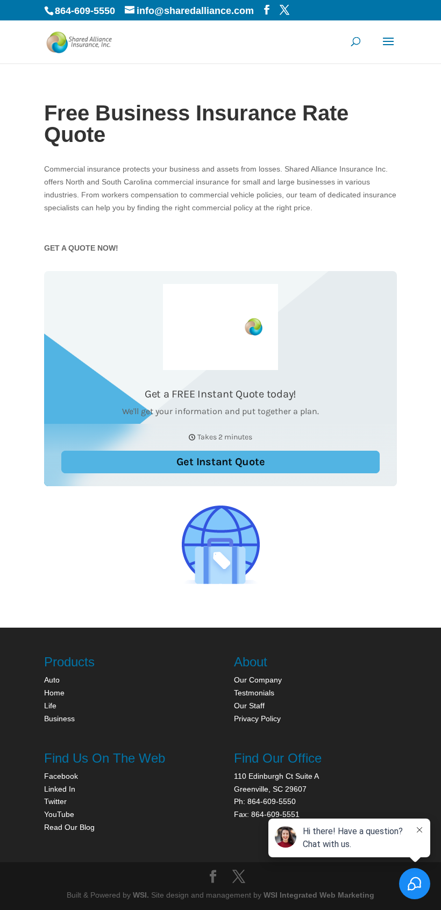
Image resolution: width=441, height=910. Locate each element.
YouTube (59, 814)
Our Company (258, 680)
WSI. (141, 895)
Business (59, 718)
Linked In (59, 789)
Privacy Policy (257, 718)
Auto (52, 680)
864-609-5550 (85, 10)
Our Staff (249, 705)
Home (54, 692)
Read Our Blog (69, 827)
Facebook (61, 776)
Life (50, 705)
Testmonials (254, 692)
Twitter (55, 801)
